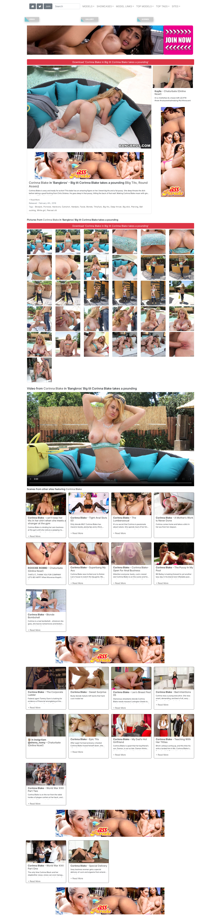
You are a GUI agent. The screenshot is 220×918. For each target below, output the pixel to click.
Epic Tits (94, 739)
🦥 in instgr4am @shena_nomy (37, 741)
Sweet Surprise (97, 691)
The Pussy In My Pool (174, 569)
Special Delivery (98, 865)
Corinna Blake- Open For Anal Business (131, 569)
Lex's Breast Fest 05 (132, 693)
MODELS (87, 6)
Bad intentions (182, 691)
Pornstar (47, 207)
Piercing (134, 207)
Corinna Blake (39, 182)
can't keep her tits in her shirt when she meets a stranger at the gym (47, 520)
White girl (41, 210)
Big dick (126, 207)
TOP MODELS (144, 6)
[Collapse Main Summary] (34, 200)
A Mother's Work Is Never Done (174, 519)
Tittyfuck (98, 207)
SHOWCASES (104, 6)
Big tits (106, 207)
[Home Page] (32, 5)
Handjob (75, 207)
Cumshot (66, 207)
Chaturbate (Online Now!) (170, 92)
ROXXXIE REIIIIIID (37, 567)
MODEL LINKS (124, 6)
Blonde (89, 207)
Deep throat (116, 207)
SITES (175, 6)
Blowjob (38, 207)
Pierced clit (52, 210)
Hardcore (56, 207)
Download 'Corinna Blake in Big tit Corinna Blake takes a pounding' (110, 62)
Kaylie (158, 91)
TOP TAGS (162, 6)
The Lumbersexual (124, 519)
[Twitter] (40, 5)
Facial (82, 207)
